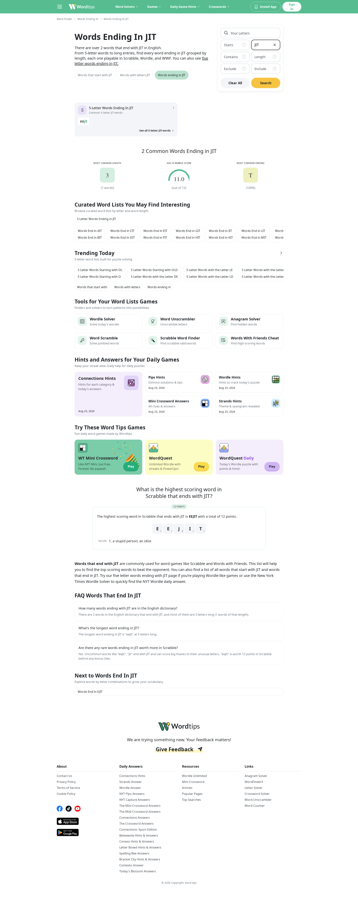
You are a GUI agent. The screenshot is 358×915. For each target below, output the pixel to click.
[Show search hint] (244, 45)
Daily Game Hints (183, 7)
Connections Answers (134, 818)
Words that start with (92, 287)
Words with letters (127, 287)
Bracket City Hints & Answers (139, 859)
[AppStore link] (85, 821)
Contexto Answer (131, 865)
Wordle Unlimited (194, 776)
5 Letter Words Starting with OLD (154, 270)
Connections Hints (132, 776)
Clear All (235, 83)
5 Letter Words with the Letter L (264, 277)
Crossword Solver (257, 794)
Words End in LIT (253, 231)
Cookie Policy (66, 794)
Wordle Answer (130, 788)
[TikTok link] (69, 809)
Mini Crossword (193, 782)
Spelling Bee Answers (134, 853)
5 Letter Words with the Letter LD (209, 277)
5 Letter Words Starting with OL (100, 270)
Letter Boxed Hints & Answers (140, 847)
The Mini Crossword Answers (140, 806)
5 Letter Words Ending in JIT (96, 219)
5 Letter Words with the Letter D (264, 270)
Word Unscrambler (258, 800)
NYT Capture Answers (134, 800)
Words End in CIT (122, 231)
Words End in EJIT (90, 692)
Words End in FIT (155, 237)
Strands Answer (130, 782)
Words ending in (159, 287)
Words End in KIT (221, 237)
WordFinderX (254, 782)
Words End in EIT (155, 231)
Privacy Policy (66, 782)
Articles (187, 788)
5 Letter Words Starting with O (99, 277)
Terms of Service (68, 788)
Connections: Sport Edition (138, 829)
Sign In (292, 6)
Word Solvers (125, 7)
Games (152, 7)
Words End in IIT (220, 231)
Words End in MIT (253, 237)
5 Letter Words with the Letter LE (209, 270)
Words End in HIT (188, 237)
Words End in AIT (90, 231)
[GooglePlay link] (85, 832)
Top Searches (191, 800)
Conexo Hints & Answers (136, 841)
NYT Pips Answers (132, 794)
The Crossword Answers (136, 823)
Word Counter (255, 806)
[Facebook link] (60, 809)
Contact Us (64, 776)
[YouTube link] (78, 809)
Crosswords (217, 7)
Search (265, 83)
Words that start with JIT (95, 75)
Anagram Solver (256, 776)
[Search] (226, 33)
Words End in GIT (188, 231)
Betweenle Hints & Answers (138, 835)
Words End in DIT (122, 237)
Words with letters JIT (135, 75)
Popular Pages (192, 794)
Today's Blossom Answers (137, 871)
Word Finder (64, 19)
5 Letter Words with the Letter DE (154, 277)
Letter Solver (254, 788)
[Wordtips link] (82, 6)
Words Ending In (87, 19)
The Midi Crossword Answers (140, 812)
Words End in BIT (90, 237)
